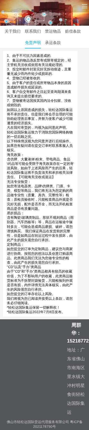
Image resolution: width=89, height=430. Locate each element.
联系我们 (33, 31)
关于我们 (13, 31)
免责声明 (33, 43)
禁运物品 (53, 31)
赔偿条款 (73, 31)
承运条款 (53, 43)
